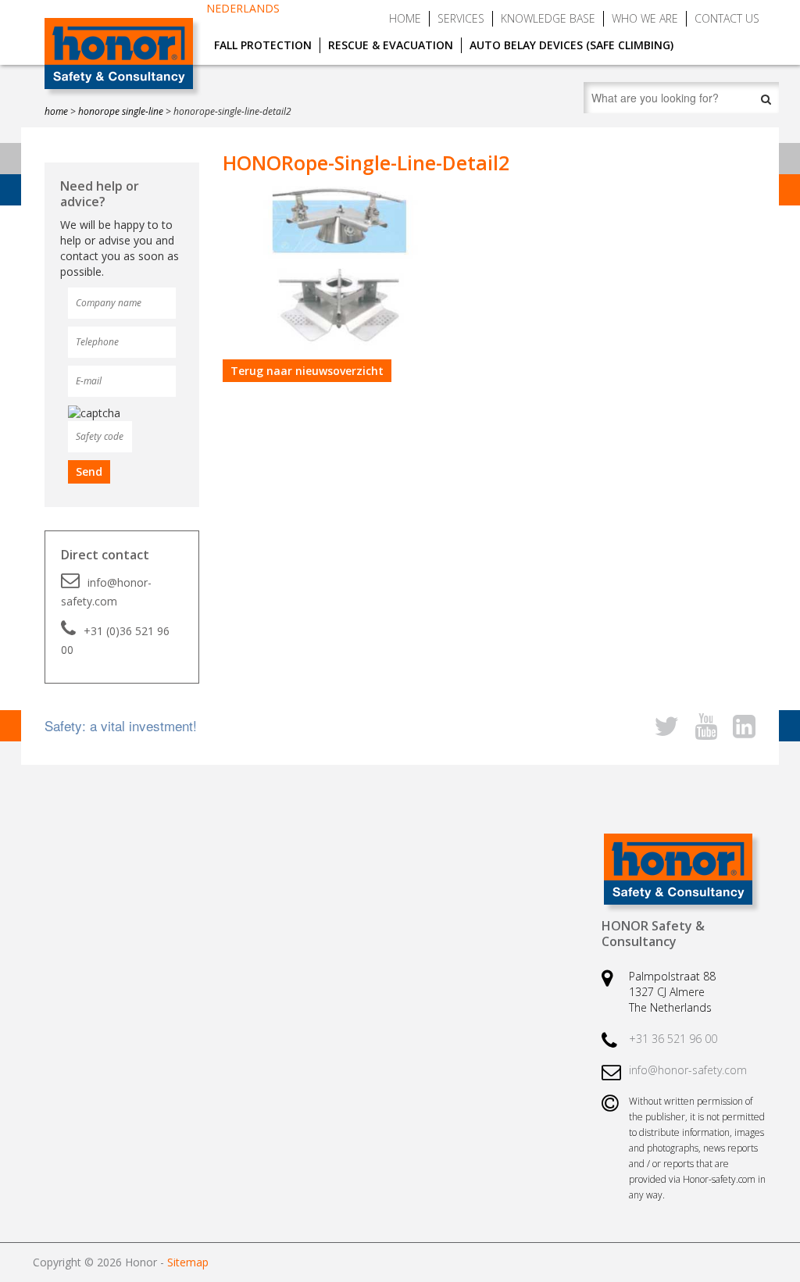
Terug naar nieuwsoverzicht (307, 370)
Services (461, 18)
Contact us (727, 18)
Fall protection (263, 44)
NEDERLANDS (243, 8)
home (56, 111)
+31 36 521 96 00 (673, 1038)
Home (405, 18)
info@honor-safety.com (106, 592)
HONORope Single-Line (120, 111)
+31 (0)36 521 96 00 (115, 640)
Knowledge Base (548, 18)
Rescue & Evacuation (390, 44)
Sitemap (188, 1262)
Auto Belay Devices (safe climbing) (571, 44)
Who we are (645, 18)
